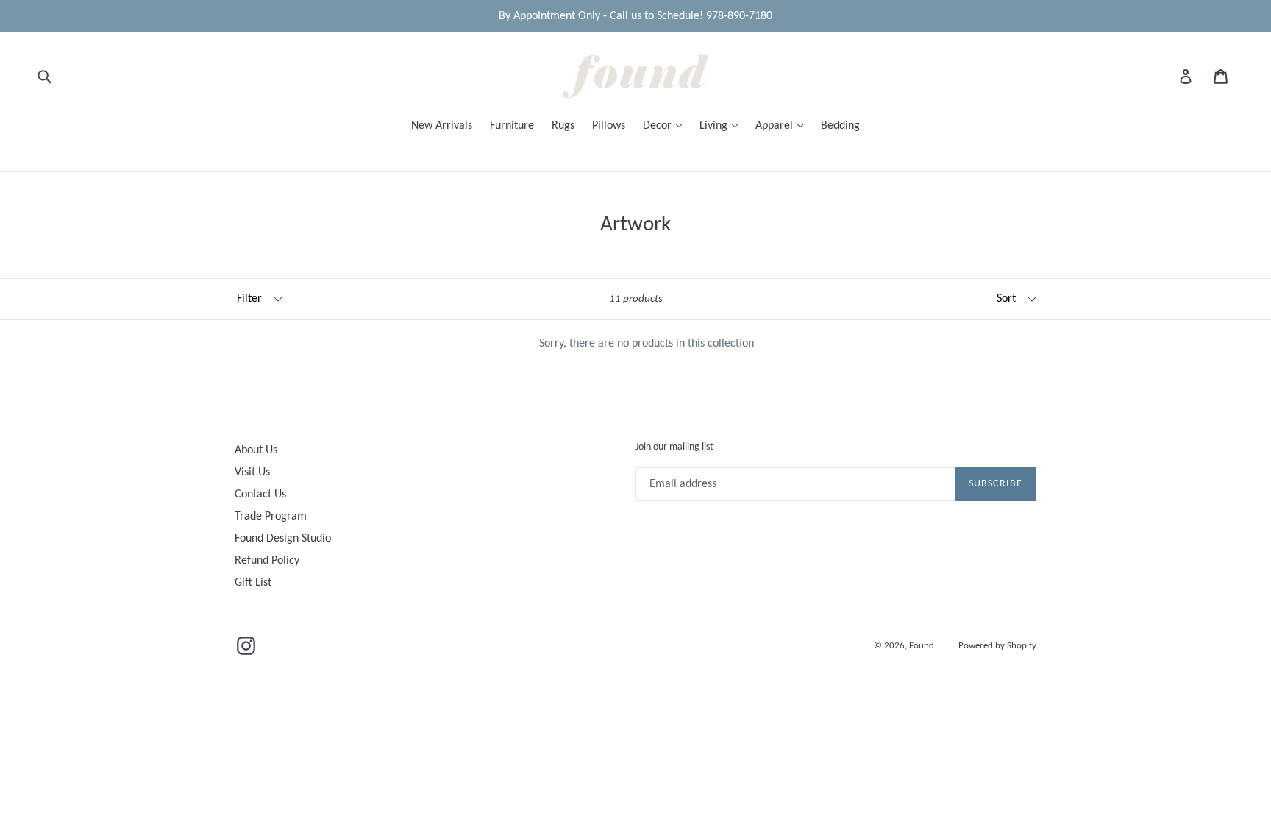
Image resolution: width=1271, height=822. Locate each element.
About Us (256, 450)
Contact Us (260, 494)
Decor (658, 126)
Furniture (512, 126)
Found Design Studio (283, 539)
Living (714, 126)
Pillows (608, 126)
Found (922, 646)
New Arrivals (441, 126)
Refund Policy (267, 561)
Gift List (253, 583)
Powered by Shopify (997, 646)
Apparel (775, 126)
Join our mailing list (674, 447)
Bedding (840, 126)
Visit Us (252, 472)
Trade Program (271, 516)
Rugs (563, 126)
